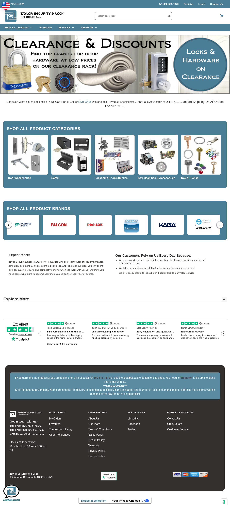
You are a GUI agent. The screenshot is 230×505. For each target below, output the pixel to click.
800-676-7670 (31, 425)
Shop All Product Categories (43, 129)
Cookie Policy (96, 456)
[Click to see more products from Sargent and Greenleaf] (203, 225)
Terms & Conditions (100, 429)
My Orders (55, 418)
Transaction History (60, 429)
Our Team (94, 424)
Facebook (134, 424)
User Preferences (59, 434)
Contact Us (216, 4)
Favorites (54, 424)
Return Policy (96, 440)
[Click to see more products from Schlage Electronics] (131, 225)
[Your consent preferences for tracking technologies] (224, 502)
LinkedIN (133, 418)
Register (188, 4)
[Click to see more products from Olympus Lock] (23, 225)
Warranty (93, 445)
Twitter (132, 429)
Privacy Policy (96, 450)
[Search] (169, 16)
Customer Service (178, 429)
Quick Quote (174, 424)
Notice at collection (93, 500)
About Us (94, 418)
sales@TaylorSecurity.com (31, 434)
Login (201, 4)
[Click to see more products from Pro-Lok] (95, 225)
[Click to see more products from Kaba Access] (167, 225)
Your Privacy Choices (126, 500)
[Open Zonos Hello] (6, 6)
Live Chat (84, 101)
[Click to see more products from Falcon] (59, 225)
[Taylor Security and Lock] (34, 16)
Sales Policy (95, 434)
